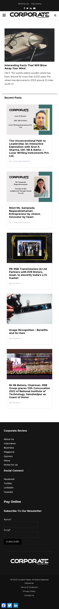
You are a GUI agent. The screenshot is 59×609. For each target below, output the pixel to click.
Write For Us (23, 4)
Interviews (10, 443)
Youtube (8, 492)
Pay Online (36, 4)
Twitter (8, 483)
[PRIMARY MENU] (4, 15)
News (7, 460)
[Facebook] (24, 8)
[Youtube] (34, 8)
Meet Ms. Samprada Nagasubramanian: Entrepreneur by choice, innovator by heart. (25, 212)
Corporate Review (21, 161)
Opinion (8, 456)
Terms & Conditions (29, 587)
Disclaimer (29, 583)
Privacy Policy (29, 591)
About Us (9, 439)
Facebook (9, 479)
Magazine (9, 452)
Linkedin (8, 487)
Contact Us (29, 595)
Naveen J (16, 283)
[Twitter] (27, 8)
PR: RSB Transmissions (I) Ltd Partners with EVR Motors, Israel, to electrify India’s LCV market (28, 273)
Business (9, 447)
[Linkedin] (31, 8)
